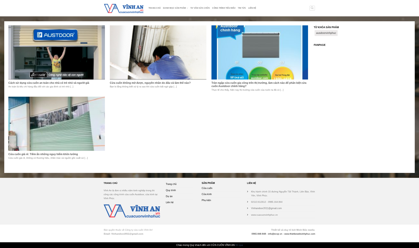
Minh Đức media (305, 230)
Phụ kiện (206, 200)
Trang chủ (154, 8)
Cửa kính (207, 194)
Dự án (169, 196)
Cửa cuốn (207, 188)
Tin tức (242, 8)
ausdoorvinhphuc (326, 33)
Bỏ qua (239, 245)
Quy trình (171, 190)
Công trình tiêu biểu (224, 8)
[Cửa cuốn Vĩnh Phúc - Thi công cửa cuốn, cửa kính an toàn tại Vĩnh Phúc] (124, 8)
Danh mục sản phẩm (174, 8)
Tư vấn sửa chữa (200, 8)
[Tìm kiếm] (312, 8)
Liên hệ (252, 8)
